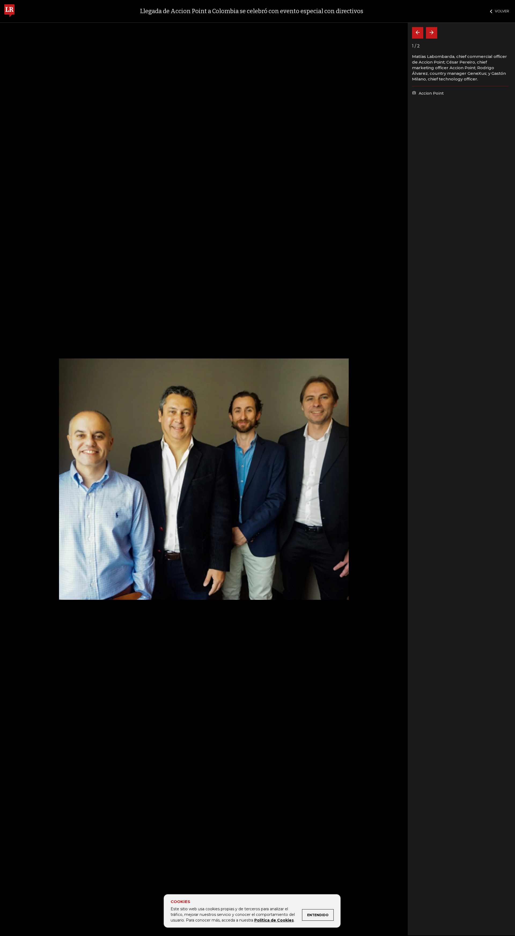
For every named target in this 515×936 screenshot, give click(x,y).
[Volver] (417, 33)
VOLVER (502, 11)
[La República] (9, 11)
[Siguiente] (431, 33)
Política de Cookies (274, 920)
